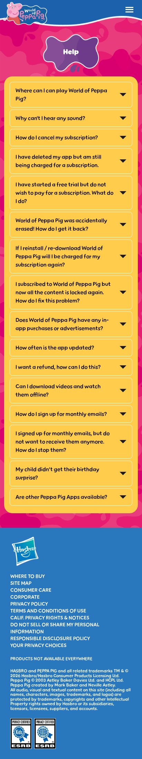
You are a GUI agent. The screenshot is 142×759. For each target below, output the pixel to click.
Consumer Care (30, 590)
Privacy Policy (29, 604)
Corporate (25, 597)
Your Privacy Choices (38, 645)
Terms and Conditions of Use (48, 611)
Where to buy (27, 576)
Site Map (20, 583)
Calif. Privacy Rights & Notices (49, 618)
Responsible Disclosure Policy (50, 638)
